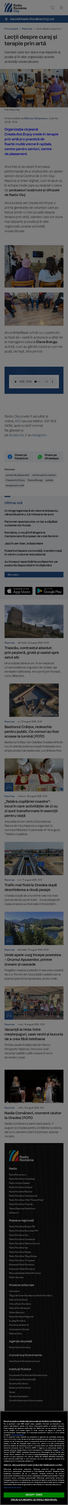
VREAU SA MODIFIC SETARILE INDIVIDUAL (34, 1500)
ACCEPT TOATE (34, 1495)
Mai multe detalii (18, 1435)
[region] (34, 1458)
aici (59, 1450)
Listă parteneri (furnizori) (12, 1487)
